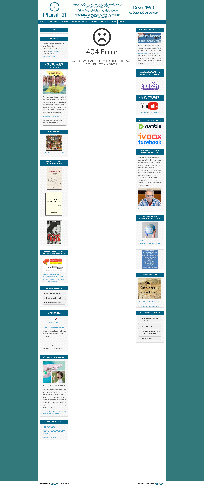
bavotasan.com (159, 483)
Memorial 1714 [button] (146, 338)
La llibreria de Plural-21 (79, 21)
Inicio (42, 21)
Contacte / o (123, 21)
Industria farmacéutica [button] (53, 302)
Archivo (103, 21)
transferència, (142, 53)
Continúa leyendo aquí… (146, 209)
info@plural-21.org (49, 56)
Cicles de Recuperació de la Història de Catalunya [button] (151, 333)
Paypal (158, 53)
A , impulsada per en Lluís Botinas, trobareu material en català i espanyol (149, 303)
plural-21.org (54, 483)
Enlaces (113, 21)
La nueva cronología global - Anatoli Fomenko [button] (151, 326)
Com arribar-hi (55, 51)
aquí (159, 48)
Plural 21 (144, 112)
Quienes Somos (52, 21)
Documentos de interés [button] (53, 298)
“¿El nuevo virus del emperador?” (53, 342)
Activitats (93, 21)
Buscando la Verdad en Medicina (53, 327)
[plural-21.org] (102, 10)
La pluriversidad (153, 112)
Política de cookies (49, 437)
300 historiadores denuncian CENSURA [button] (151, 319)
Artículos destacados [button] (53, 293)
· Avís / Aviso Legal (49, 426)
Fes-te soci (64, 21)
